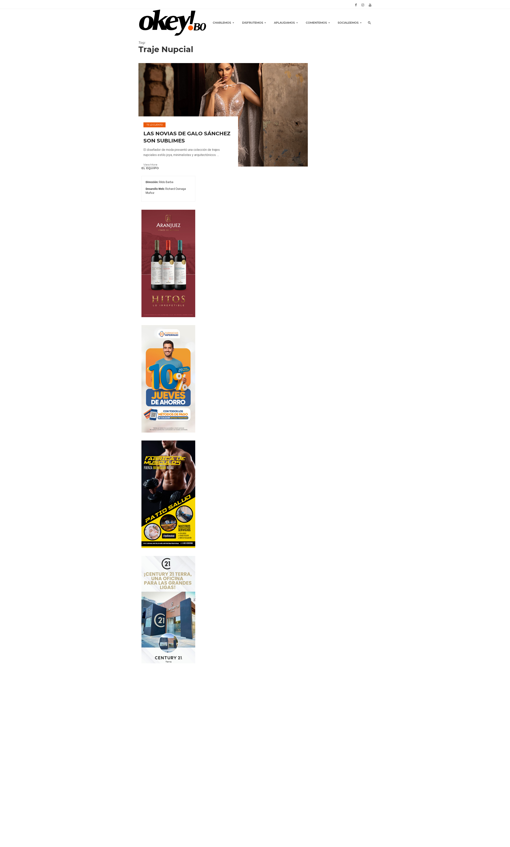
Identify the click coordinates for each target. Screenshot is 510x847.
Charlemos (222, 22)
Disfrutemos (252, 22)
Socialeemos (348, 22)
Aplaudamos (284, 22)
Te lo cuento (154, 124)
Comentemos (316, 22)
